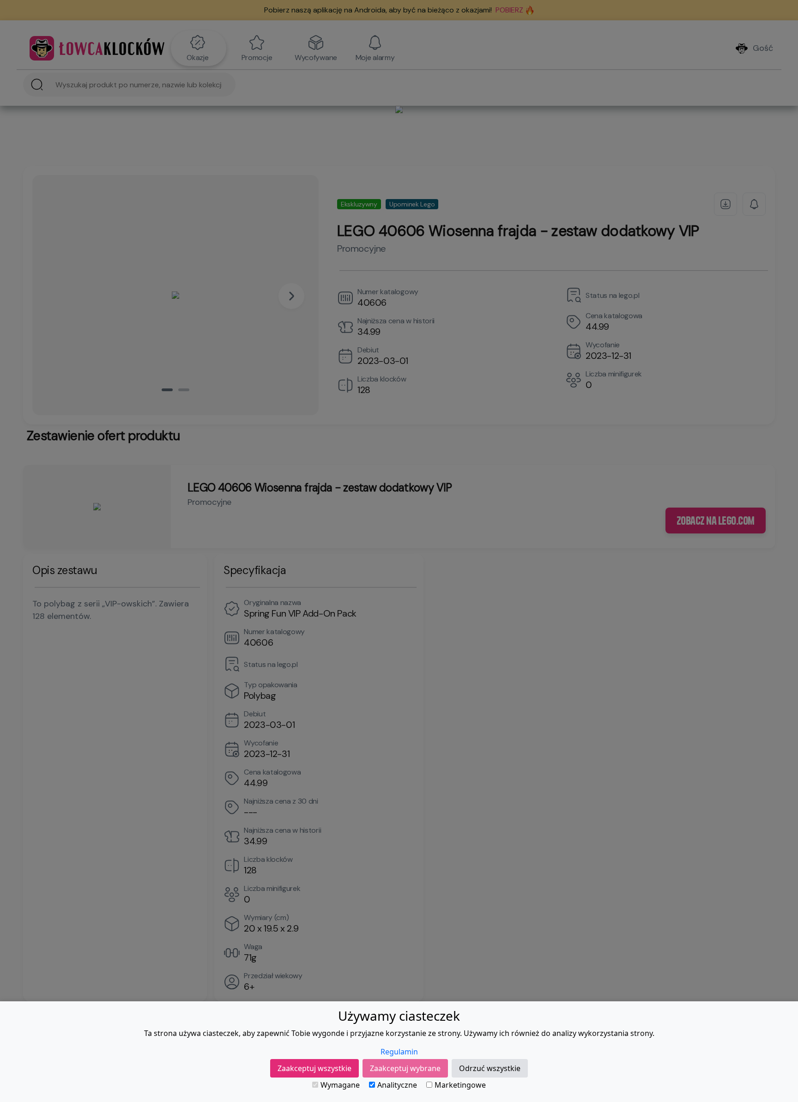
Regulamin (399, 1052)
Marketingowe (460, 1085)
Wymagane (340, 1085)
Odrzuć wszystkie (489, 1068)
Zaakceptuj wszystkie (314, 1068)
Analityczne (397, 1085)
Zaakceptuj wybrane (405, 1068)
